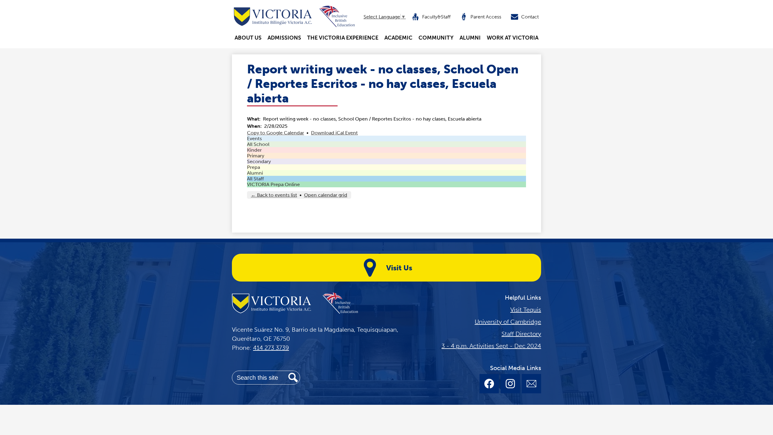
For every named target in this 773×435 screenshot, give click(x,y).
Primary (255, 156)
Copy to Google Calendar (275, 133)
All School (258, 144)
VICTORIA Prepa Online (273, 184)
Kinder (254, 150)
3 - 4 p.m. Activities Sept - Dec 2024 (491, 346)
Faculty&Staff (436, 17)
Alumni (255, 173)
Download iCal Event (334, 133)
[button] (248, 37)
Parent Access (485, 17)
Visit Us (399, 267)
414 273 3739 (271, 347)
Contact (530, 17)
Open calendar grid (325, 195)
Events (254, 138)
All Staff (255, 179)
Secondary (259, 161)
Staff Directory (521, 333)
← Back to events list (274, 195)
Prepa (253, 167)
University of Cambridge (508, 321)
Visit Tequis (525, 309)
